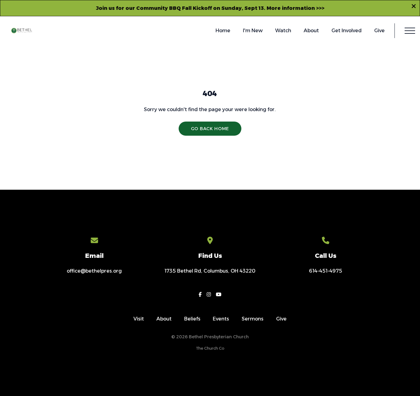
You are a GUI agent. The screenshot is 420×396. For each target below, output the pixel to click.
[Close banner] (413, 7)
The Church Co (210, 348)
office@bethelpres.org (94, 271)
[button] (410, 30)
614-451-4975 (325, 271)
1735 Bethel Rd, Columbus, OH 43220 (210, 271)
